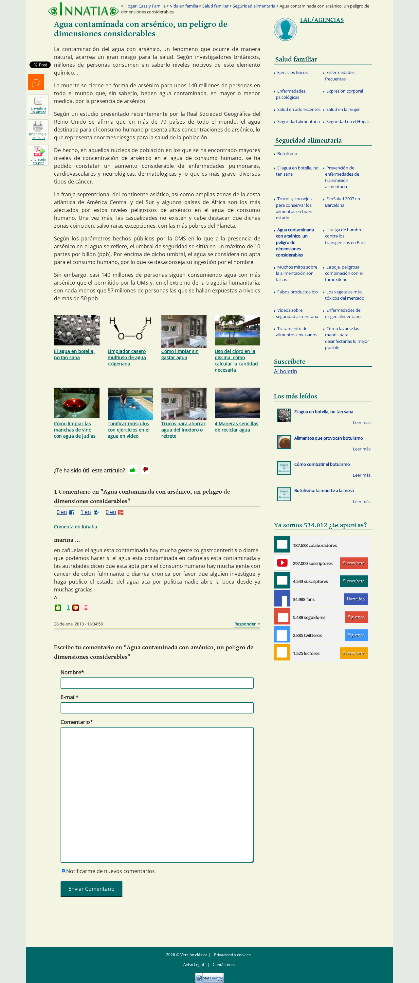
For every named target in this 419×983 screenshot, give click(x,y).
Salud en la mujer (343, 109)
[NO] (145, 469)
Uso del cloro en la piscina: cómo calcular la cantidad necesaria (236, 360)
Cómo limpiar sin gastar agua (180, 354)
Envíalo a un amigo (38, 110)
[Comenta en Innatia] (282, 544)
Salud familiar (215, 6)
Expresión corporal (344, 91)
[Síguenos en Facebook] (282, 598)
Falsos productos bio (297, 292)
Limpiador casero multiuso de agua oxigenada (127, 357)
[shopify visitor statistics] (209, 975)
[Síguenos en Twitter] (282, 634)
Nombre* (72, 672)
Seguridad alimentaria (254, 6)
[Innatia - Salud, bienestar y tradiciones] (83, 9)
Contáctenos (224, 964)
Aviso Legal (193, 964)
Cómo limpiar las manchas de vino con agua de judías (75, 429)
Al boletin (285, 371)
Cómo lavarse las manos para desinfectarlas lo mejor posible (347, 337)
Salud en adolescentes (298, 109)
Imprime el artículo (38, 136)
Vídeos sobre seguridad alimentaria (297, 313)
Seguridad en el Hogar (347, 121)
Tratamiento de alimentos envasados (296, 331)
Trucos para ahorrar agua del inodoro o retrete (183, 429)
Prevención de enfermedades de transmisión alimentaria (342, 177)
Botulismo (287, 153)
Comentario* (77, 722)
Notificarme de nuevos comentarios (110, 871)
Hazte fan (356, 599)
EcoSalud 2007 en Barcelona (342, 202)
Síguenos (356, 617)
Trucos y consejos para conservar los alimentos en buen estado (294, 208)
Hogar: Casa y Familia (145, 6)
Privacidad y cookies (232, 954)
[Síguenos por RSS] (282, 652)
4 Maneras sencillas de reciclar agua (236, 426)
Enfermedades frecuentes (340, 75)
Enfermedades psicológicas (290, 94)
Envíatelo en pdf (38, 161)
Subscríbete (354, 563)
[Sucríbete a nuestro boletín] (282, 580)
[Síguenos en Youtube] (282, 562)
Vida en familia (184, 6)
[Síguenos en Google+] (282, 616)
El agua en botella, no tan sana (74, 354)
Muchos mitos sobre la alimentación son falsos (296, 273)
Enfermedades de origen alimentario (343, 313)
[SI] (132, 469)
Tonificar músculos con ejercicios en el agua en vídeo (129, 429)
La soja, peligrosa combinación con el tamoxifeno (344, 273)
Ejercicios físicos (292, 72)
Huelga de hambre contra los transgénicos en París (345, 236)
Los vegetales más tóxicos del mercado (344, 295)
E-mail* (70, 697)
